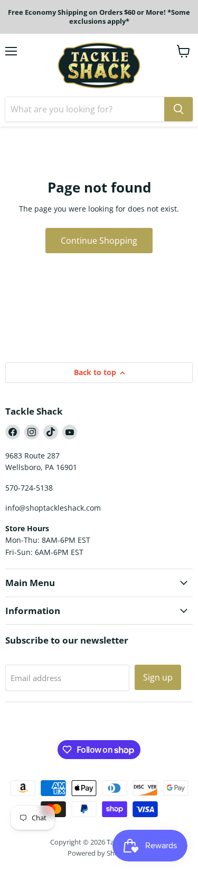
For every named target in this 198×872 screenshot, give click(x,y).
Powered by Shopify (99, 853)
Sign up (158, 677)
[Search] (178, 109)
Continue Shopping (99, 240)
